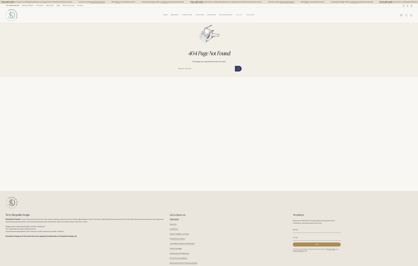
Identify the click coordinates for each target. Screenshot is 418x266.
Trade (58, 5)
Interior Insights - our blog (179, 234)
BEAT (117, 2)
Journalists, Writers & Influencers (182, 243)
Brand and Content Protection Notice (183, 263)
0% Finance (40, 5)
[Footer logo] (11, 202)
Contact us (165, 2)
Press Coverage (176, 248)
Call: (12, 5)
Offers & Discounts (68, 5)
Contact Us (174, 229)
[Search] (238, 69)
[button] (174, 15)
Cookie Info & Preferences (179, 253)
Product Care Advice (177, 239)
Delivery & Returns (28, 5)
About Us (173, 224)
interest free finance (97, 2)
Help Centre (50, 5)
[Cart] (411, 15)
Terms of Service (298, 251)
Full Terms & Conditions (178, 258)
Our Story (80, 5)
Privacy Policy (331, 249)
